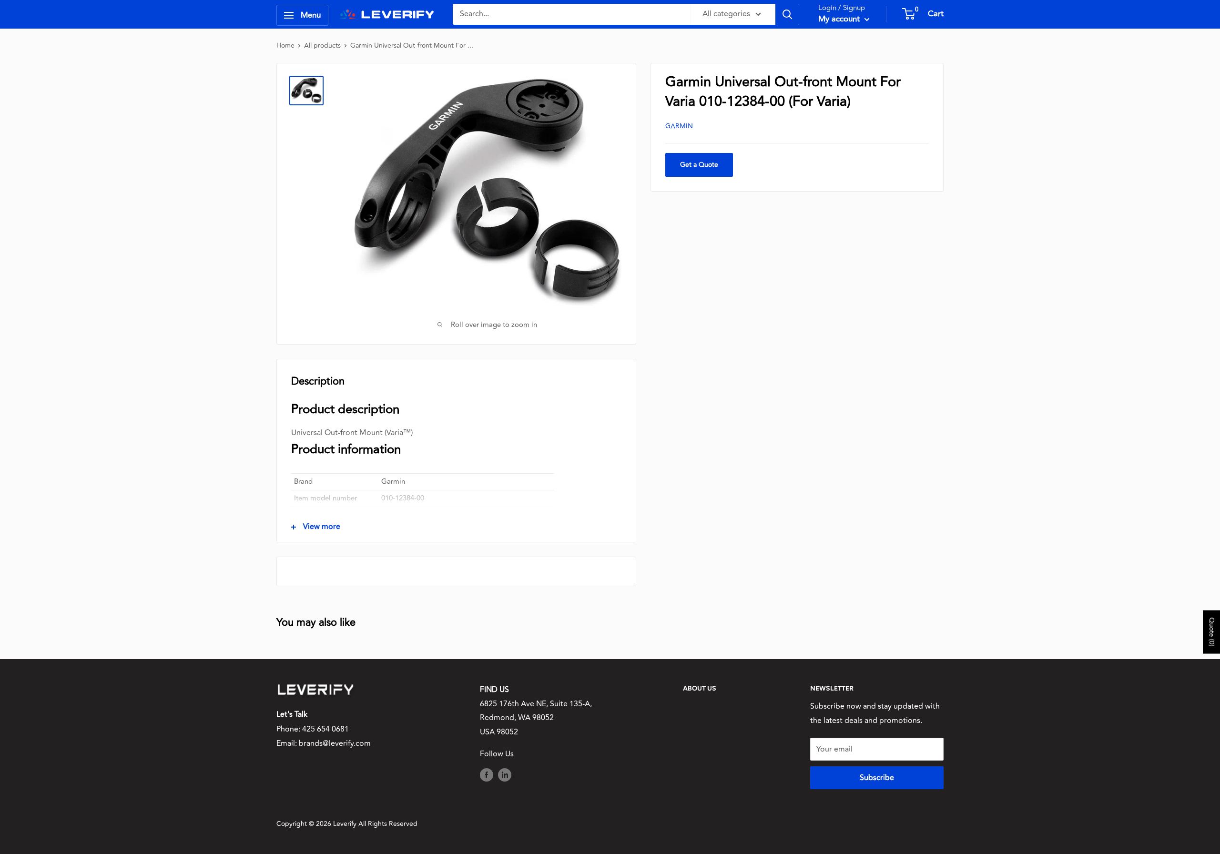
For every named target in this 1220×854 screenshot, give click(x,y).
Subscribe (877, 777)
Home (285, 46)
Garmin (679, 126)
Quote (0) (1212, 631)
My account (840, 19)
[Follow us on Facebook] (486, 775)
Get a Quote (699, 165)
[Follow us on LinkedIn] (504, 775)
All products (322, 46)
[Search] (787, 14)
